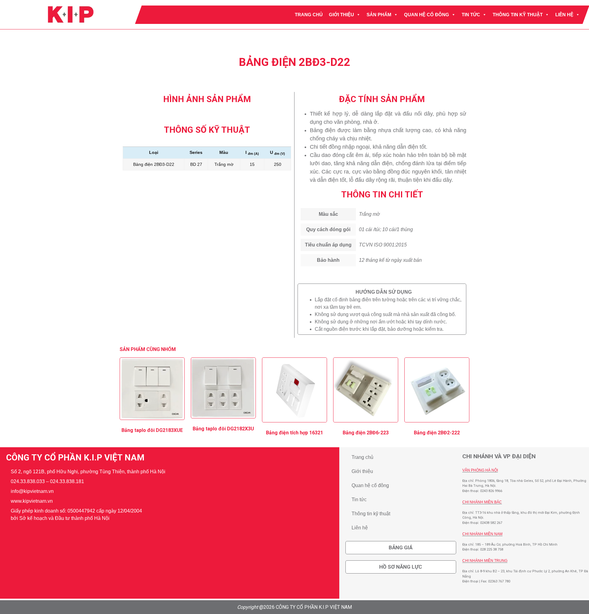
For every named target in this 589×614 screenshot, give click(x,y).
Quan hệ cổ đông (426, 14)
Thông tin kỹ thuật (518, 14)
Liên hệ (564, 14)
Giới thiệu (341, 14)
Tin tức (471, 14)
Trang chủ (309, 14)
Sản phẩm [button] (379, 14)
